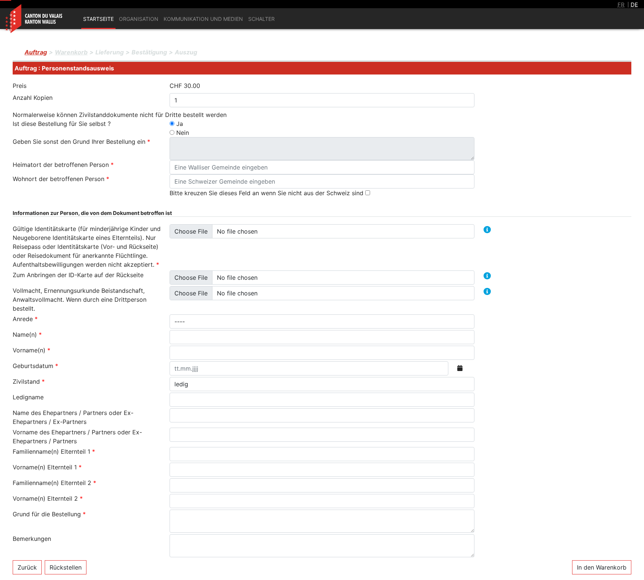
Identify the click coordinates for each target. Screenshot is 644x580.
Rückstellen (66, 567)
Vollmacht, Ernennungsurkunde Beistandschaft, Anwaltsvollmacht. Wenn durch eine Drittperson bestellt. (79, 299)
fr (621, 4)
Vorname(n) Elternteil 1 (47, 467)
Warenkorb (71, 52)
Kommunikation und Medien (203, 19)
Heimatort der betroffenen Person (63, 164)
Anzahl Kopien (33, 97)
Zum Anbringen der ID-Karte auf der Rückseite (78, 275)
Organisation (138, 19)
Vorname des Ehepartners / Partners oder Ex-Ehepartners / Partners (77, 436)
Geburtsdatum (35, 366)
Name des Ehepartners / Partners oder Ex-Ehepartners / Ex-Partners (73, 417)
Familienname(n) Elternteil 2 (54, 482)
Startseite (98, 19)
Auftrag (36, 52)
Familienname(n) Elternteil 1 (54, 451)
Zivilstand (29, 381)
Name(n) (27, 334)
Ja (179, 123)
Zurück (27, 567)
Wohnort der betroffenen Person (61, 179)
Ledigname (28, 397)
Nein (182, 132)
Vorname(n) (31, 350)
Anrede (25, 319)
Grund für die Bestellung (49, 514)
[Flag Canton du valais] (34, 12)
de (634, 4)
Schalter (261, 19)
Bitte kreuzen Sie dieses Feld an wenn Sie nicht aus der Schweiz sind (267, 193)
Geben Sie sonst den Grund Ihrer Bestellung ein (81, 141)
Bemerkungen (32, 538)
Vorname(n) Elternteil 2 (48, 498)
